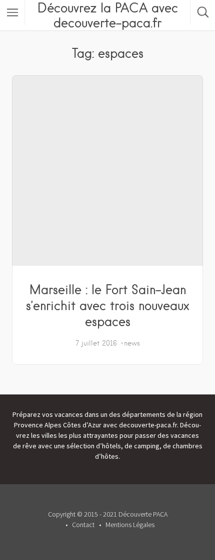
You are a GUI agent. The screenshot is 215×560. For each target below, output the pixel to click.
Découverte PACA (143, 514)
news (132, 343)
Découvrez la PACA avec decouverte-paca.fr (108, 15)
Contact (83, 524)
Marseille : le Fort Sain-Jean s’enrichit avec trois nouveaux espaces (107, 305)
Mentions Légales (130, 524)
